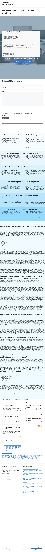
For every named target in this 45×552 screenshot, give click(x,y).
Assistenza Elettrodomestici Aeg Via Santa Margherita (11, 457)
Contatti (24, 4)
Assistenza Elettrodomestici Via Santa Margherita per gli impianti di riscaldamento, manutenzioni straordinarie (21, 43)
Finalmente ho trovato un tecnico (8, 53)
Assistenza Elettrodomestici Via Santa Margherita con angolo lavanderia (14, 45)
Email (23, 87)
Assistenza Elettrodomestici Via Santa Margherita (11, 32)
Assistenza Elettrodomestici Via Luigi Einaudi (12, 447)
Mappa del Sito (23, 548)
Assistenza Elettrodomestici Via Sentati (11, 448)
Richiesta (4, 91)
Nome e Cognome (5, 83)
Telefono (4, 87)
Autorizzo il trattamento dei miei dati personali (10, 109)
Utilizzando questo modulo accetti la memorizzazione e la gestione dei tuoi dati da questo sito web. (18, 113)
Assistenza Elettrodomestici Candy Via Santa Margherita (29, 456)
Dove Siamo (19, 4)
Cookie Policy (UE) (18, 548)
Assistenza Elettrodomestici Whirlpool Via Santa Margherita (32, 459)
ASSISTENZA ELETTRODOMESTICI (7, 3)
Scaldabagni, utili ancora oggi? (8, 46)
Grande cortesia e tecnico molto (8, 52)
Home (18, 2)
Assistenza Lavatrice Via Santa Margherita (10, 36)
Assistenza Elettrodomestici (7, 453)
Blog (37, 2)
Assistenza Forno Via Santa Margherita (9, 40)
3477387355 (7, 473)
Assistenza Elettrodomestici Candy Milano (30, 469)
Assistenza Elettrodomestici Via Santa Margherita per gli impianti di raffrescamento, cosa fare (18, 44)
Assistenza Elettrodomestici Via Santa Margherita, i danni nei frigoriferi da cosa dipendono (17, 47)
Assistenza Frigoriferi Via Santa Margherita (10, 38)
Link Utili (4, 55)
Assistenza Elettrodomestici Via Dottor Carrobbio (12, 446)
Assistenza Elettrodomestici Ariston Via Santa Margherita (28, 458)
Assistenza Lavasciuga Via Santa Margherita (10, 39)
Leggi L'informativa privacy (10, 548)
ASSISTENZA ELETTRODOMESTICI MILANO (28, 2)
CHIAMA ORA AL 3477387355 (22, 61)
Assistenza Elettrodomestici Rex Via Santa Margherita (29, 455)
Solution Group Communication (24, 549)
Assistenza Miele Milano (36, 548)
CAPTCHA (4, 115)
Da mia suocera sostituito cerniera (8, 54)
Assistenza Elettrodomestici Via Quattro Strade (12, 445)
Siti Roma (15, 550)
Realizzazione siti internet (14, 549)
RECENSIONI (5, 48)
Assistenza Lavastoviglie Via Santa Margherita (10, 37)
